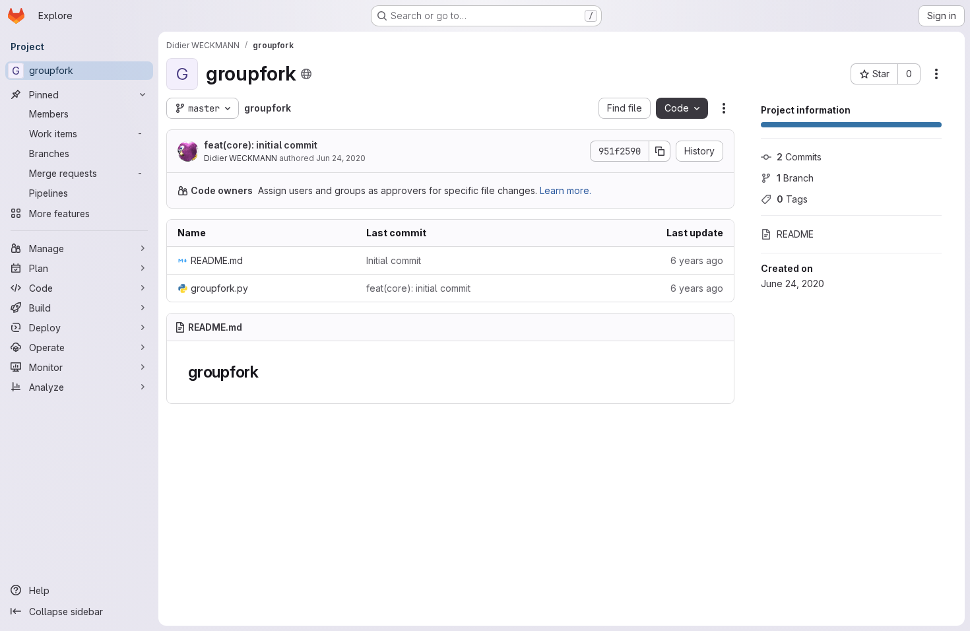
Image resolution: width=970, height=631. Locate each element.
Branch (795, 177)
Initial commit (393, 260)
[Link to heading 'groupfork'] (267, 372)
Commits (799, 156)
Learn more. (565, 190)
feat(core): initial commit (260, 144)
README (795, 234)
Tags (792, 199)
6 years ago (696, 260)
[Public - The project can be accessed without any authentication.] (306, 74)
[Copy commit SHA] (659, 151)
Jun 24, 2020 (341, 158)
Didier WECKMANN (240, 158)
